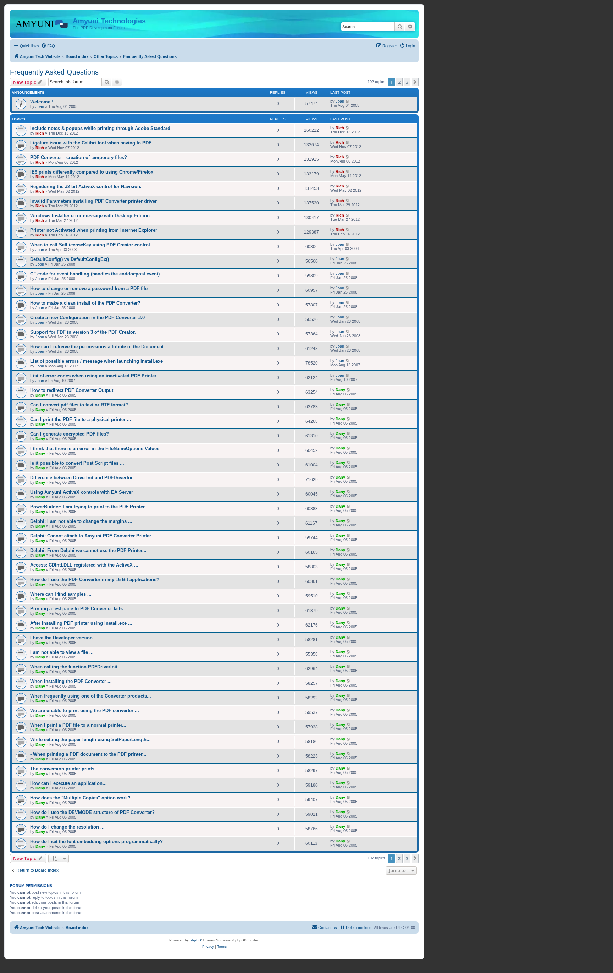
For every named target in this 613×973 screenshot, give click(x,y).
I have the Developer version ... (64, 637)
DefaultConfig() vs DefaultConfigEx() (69, 259)
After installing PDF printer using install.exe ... (81, 623)
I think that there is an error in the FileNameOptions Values (94, 448)
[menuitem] (48, 46)
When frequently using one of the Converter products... (90, 696)
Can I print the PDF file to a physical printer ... (80, 419)
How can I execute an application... (68, 783)
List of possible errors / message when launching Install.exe (96, 361)
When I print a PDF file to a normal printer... (78, 725)
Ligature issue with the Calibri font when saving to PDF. (91, 143)
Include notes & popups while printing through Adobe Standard (100, 128)
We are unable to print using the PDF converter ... (84, 710)
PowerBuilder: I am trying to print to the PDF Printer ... (90, 506)
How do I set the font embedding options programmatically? (96, 841)
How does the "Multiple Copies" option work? (80, 797)
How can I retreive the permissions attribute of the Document (97, 346)
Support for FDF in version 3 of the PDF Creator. (83, 332)
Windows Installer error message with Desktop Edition (90, 215)
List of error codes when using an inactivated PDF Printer (93, 375)
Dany (40, 395)
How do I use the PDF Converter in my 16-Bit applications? (94, 579)
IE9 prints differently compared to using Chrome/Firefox (91, 172)
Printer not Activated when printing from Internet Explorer (93, 230)
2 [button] (399, 82)
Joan (39, 106)
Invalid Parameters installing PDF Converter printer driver (93, 201)
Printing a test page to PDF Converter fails (76, 608)
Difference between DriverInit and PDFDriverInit (82, 477)
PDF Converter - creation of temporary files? (78, 157)
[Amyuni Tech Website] (42, 23)
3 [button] (407, 82)
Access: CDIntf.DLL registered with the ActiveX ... (84, 565)
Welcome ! (41, 101)
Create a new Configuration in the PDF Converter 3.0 (87, 317)
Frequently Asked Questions (54, 72)
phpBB (195, 940)
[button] (415, 82)
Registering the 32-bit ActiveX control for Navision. (86, 186)
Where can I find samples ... (61, 594)
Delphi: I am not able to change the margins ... (81, 521)
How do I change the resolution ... (67, 827)
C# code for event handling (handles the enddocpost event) (95, 274)
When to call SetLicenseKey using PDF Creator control (90, 244)
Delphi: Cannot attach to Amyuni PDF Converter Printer (90, 536)
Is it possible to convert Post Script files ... (77, 463)
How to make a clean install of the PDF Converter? (85, 303)
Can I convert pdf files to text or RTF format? (79, 405)
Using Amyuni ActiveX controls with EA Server (81, 492)
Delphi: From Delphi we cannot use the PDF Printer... (88, 550)
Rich (39, 133)
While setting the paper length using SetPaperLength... (90, 739)
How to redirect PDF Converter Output (71, 390)
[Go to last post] (347, 101)
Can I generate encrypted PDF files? (69, 434)
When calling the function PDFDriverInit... (76, 666)
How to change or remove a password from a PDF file (89, 288)
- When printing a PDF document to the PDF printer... (88, 754)
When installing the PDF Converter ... (71, 681)
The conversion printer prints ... (65, 768)
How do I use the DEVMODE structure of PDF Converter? (92, 812)
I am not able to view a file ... (62, 652)
